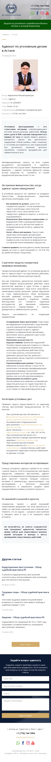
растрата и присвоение (32, 417)
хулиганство (31, 440)
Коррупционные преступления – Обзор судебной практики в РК (22, 568)
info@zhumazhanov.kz (39, 9)
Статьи (14, 34)
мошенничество (14, 417)
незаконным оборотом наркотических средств (25, 431)
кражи (9, 419)
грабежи (16, 419)
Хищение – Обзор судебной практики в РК (23, 617)
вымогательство (28, 419)
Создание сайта (11, 753)
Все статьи (25, 644)
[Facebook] (37, 13)
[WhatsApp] (32, 13)
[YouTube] (47, 13)
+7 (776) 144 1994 (40, 5)
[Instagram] (42, 13)
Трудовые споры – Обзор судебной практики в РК (25, 593)
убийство (20, 440)
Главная (5, 34)
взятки (17, 427)
